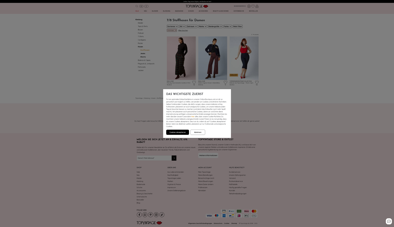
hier (193, 117)
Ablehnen (197, 132)
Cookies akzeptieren (178, 132)
